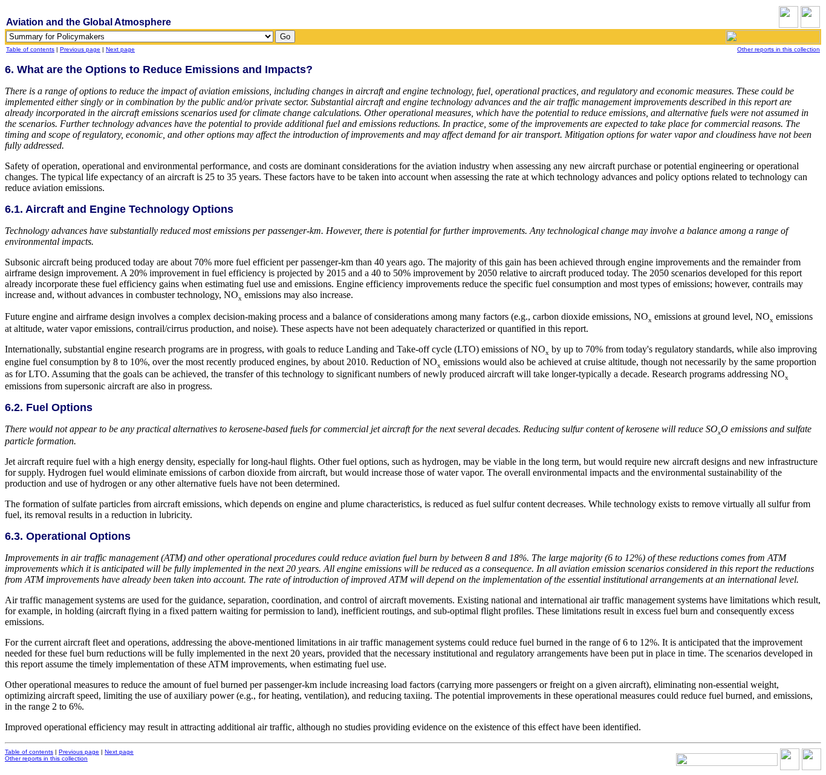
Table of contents (30, 49)
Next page (120, 49)
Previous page (80, 49)
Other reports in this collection (778, 49)
